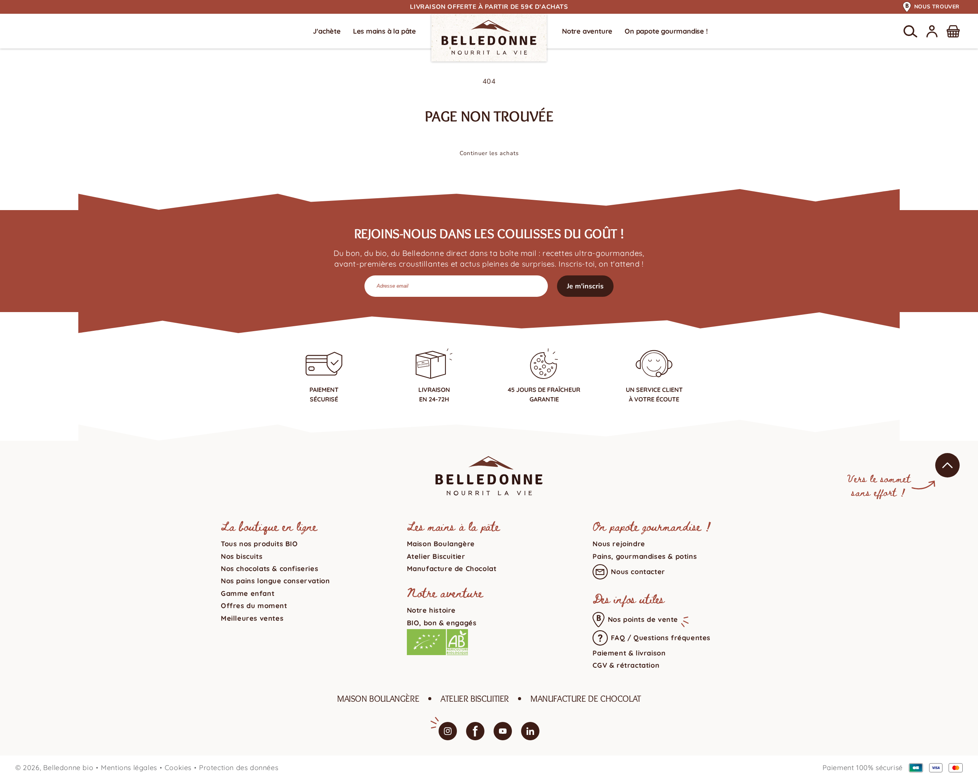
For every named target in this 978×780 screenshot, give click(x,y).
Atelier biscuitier (474, 698)
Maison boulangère (378, 698)
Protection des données (238, 767)
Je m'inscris (585, 286)
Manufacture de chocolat (585, 698)
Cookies (178, 767)
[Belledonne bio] (489, 37)
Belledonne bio (68, 767)
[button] (910, 31)
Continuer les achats (489, 153)
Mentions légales (129, 767)
